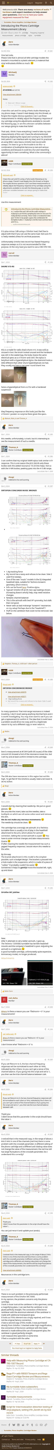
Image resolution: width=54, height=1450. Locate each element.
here (24, 14)
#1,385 (50, 434)
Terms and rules (17, 1439)
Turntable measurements (19, 1396)
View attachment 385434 (12, 94)
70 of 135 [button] (27, 1344)
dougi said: (7, 684)
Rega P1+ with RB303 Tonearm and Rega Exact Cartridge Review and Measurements (28, 1375)
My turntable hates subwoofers (22, 1386)
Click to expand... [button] (27, 106)
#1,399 (50, 1246)
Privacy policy (30, 1439)
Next (36, 1344)
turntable (37, 35)
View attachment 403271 (17, 696)
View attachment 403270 (17, 692)
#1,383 (50, 170)
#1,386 (50, 456)
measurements (7, 35)
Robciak (9, 1399)
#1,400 (50, 1290)
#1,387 (50, 486)
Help (39, 1439)
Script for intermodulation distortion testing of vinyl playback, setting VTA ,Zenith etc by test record (29, 1409)
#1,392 (50, 888)
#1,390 (50, 772)
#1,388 (50, 679)
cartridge (25, 33)
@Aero (4, 1011)
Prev (18, 1344)
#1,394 (50, 1029)
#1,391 (50, 802)
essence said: (8, 86)
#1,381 (50, 51)
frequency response (37, 33)
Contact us (6, 1439)
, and (16, 418)
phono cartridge (20, 35)
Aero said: (6, 1218)
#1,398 (50, 1213)
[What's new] (46, 3)
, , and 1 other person (21, 664)
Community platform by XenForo (22, 1444)
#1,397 (50, 1134)
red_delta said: (8, 1034)
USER (5, 33)
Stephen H (10, 1379)
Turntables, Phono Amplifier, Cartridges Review (32, 1366)
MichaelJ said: (8, 175)
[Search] (51, 3)
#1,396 (50, 1089)
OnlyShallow (11, 1366)
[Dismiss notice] (50, 9)
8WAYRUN (28, 1448)
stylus (30, 35)
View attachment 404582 (12, 1270)
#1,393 (50, 1007)
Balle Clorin (11, 1415)
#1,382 (50, 81)
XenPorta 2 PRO (7, 1448)
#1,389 (50, 747)
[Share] (45, 51)
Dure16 (9, 1389)
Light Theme (8, 1436)
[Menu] (3, 3)
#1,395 (50, 1060)
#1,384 (50, 262)
